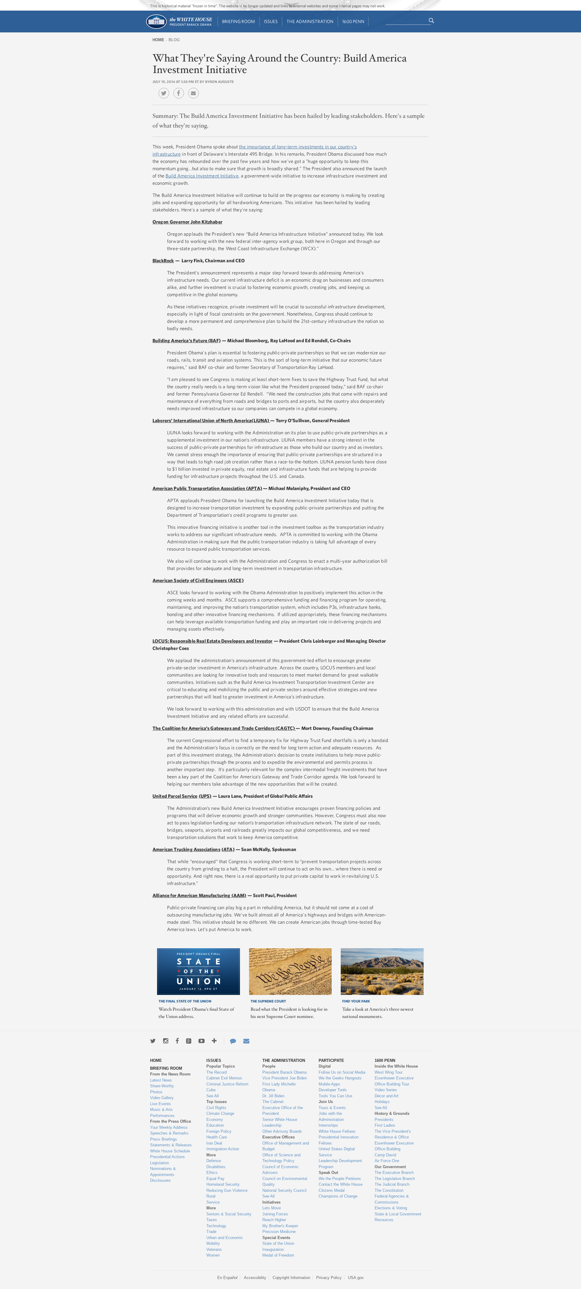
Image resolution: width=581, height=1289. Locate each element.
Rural (210, 1196)
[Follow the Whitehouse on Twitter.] (153, 1041)
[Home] (178, 28)
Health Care (216, 1137)
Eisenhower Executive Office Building (394, 1146)
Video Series (386, 1090)
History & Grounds (392, 1113)
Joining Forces (275, 1214)
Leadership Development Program (340, 1163)
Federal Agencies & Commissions (392, 1199)
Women (213, 1255)
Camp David (385, 1155)
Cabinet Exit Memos (224, 1078)
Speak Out (328, 1172)
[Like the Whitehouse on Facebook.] (177, 1041)
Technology (216, 1226)
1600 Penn (353, 21)
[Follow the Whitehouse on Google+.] (188, 1041)
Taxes (211, 1220)
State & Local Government (398, 1214)
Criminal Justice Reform (227, 1084)
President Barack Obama (284, 1072)
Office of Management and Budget (285, 1146)
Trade (211, 1231)
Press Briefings (163, 1139)
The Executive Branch (394, 1172)
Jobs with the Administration (331, 1116)
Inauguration (273, 1249)
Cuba (210, 1090)
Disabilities (215, 1167)
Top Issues (216, 1101)
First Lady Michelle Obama (279, 1087)
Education (215, 1125)
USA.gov (356, 1277)
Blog (174, 40)
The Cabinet (273, 1101)
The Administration (310, 21)
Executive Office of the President (282, 1110)
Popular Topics (220, 1066)
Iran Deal (214, 1143)
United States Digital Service (337, 1152)
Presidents (384, 1119)
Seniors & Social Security (228, 1214)
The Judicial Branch (392, 1184)
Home (158, 40)
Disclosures (160, 1180)
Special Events (276, 1237)
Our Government (390, 1167)
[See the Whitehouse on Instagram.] (165, 1041)
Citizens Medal (332, 1190)
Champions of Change (338, 1196)
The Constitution (389, 1190)
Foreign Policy (218, 1131)
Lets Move (271, 1208)
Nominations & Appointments (163, 1171)
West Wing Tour (388, 1072)
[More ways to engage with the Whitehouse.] (214, 1041)
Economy (214, 1119)
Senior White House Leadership (279, 1122)
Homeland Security (223, 1184)
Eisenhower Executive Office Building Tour (394, 1081)
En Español (227, 1277)
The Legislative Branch (395, 1178)
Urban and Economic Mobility (224, 1240)
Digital (325, 1066)
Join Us (326, 1101)
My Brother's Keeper (280, 1226)
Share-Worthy (162, 1086)
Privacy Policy (329, 1277)
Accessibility (255, 1277)
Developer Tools (333, 1090)
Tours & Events (332, 1107)
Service (213, 1202)
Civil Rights (216, 1107)
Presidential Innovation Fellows (339, 1140)
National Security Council (284, 1190)
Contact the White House (341, 1184)
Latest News (161, 1080)
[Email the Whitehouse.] (246, 1041)
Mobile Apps (329, 1084)
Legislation (159, 1163)
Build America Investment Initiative (202, 175)
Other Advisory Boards (282, 1131)
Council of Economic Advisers (280, 1170)
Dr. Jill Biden (273, 1096)
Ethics (212, 1172)
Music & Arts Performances (162, 1112)
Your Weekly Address (169, 1127)
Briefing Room (238, 21)
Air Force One (387, 1160)
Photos (156, 1092)
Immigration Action (222, 1149)
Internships (328, 1125)
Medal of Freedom (278, 1255)
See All (212, 1096)
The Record (216, 1072)
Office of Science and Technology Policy (281, 1158)
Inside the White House (396, 1066)
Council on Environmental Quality (284, 1181)
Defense (213, 1160)
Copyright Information (291, 1277)
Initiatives (271, 1202)
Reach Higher (274, 1220)
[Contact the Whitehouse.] (230, 1041)
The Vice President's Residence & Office (393, 1134)
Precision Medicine (279, 1231)
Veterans (214, 1249)
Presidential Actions (167, 1157)
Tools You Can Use (335, 1096)
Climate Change (220, 1113)
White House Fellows (337, 1131)
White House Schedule (170, 1151)
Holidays (382, 1101)
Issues (271, 21)
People (268, 1066)
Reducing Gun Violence (227, 1190)
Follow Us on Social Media (342, 1072)
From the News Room (170, 1074)
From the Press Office (170, 1121)
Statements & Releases (171, 1145)
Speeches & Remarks (169, 1133)
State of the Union (278, 1243)
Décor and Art (387, 1096)
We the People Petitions (340, 1178)
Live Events (160, 1104)
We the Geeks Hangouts (340, 1078)
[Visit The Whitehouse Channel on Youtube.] (202, 1041)
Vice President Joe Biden (284, 1078)
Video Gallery (162, 1097)
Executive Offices (278, 1137)
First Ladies (385, 1125)
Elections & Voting (391, 1208)
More (211, 1155)
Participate (331, 1060)
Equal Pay (215, 1178)
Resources (384, 1220)
